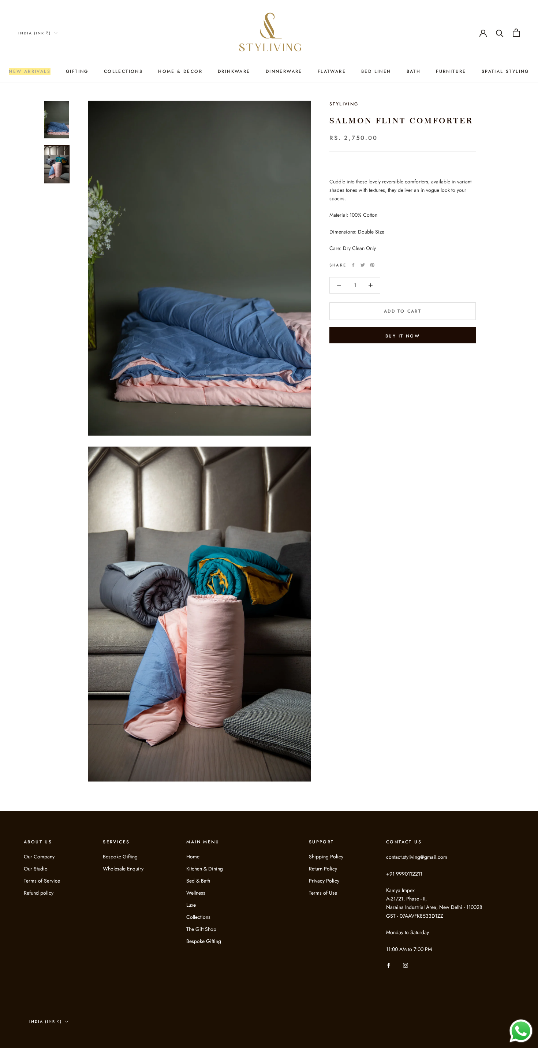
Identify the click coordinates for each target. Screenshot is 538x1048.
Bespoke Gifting (120, 856)
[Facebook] (353, 265)
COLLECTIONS (123, 71)
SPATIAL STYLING (505, 71)
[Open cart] (516, 33)
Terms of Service (42, 880)
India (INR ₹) (34, 33)
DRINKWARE (234, 71)
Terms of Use (323, 892)
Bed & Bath (198, 880)
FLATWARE (332, 71)
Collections (198, 917)
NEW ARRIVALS (30, 71)
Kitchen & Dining (204, 868)
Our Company (39, 856)
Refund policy (38, 892)
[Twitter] (362, 265)
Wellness (195, 892)
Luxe (191, 905)
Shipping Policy (326, 856)
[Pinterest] (372, 265)
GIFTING (77, 71)
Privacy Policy (324, 880)
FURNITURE (451, 71)
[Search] (500, 33)
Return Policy (323, 868)
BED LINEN (376, 71)
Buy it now (402, 336)
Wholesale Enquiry (123, 868)
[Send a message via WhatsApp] (521, 1031)
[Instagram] (405, 965)
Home (192, 856)
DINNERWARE (284, 71)
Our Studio (36, 868)
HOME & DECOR (180, 71)
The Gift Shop (201, 929)
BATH (414, 71)
